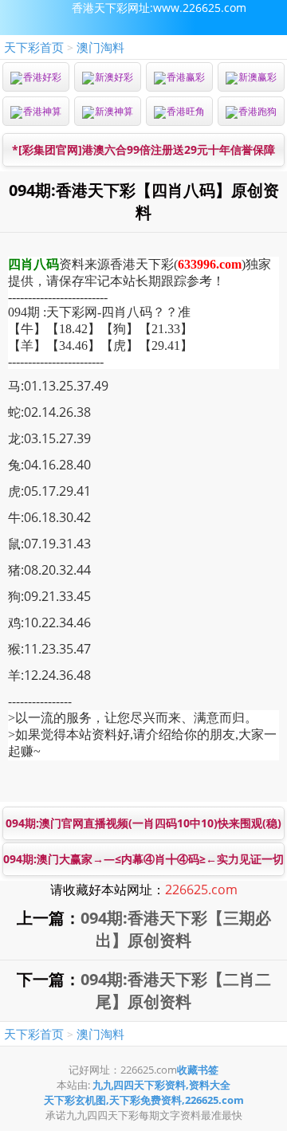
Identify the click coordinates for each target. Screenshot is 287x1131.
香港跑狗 (257, 111)
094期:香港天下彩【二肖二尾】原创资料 (176, 990)
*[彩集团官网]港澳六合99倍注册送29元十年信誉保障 (143, 149)
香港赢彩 (186, 77)
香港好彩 (42, 77)
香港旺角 (186, 111)
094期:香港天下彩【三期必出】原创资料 (176, 929)
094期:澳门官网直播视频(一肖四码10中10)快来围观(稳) (143, 823)
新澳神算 (114, 111)
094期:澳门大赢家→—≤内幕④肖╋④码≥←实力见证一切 (143, 858)
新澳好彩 (114, 77)
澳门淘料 (100, 47)
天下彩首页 (34, 47)
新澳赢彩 (257, 77)
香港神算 (42, 111)
